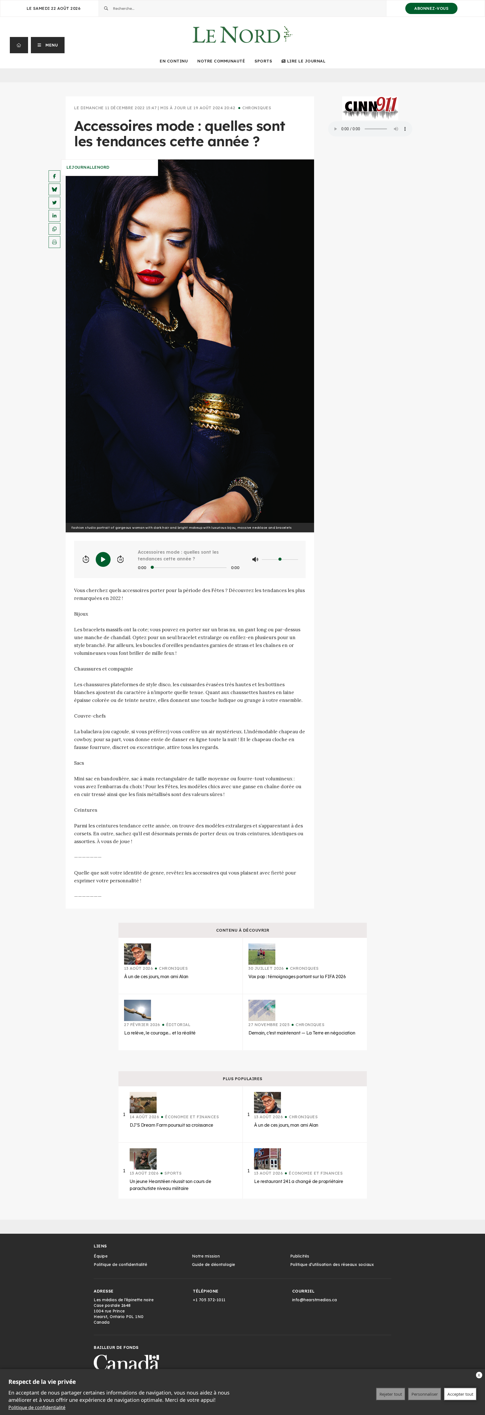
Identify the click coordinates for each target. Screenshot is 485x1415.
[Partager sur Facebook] (54, 176)
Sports (263, 61)
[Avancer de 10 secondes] (120, 559)
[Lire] (103, 559)
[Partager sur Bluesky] (54, 189)
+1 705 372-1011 (209, 1299)
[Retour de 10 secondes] (86, 559)
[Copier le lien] (54, 229)
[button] (48, 45)
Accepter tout (460, 1394)
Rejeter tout (390, 1394)
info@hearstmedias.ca (314, 1299)
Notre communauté (221, 61)
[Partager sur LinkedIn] (54, 215)
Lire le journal (306, 61)
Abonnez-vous (431, 8)
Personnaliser (424, 1394)
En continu (174, 61)
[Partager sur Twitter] (54, 202)
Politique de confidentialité (36, 1407)
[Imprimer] (54, 242)
